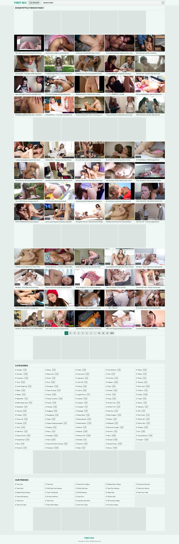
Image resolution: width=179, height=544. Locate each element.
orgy (111, 386)
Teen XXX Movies (22, 496)
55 (99, 333)
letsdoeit (82, 407)
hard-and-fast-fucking (57, 444)
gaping (51, 427)
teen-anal (144, 386)
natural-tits (83, 435)
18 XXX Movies (82, 492)
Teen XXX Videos (52, 505)
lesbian (82, 399)
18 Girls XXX (111, 496)
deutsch (22, 448)
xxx (141, 431)
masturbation (84, 423)
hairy (51, 431)
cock (21, 427)
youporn (143, 440)
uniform (142, 390)
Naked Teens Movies (23, 492)
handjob (52, 435)
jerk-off (82, 382)
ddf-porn (22, 431)
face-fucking (53, 390)
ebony (51, 370)
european (52, 386)
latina (81, 390)
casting (21, 411)
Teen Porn (20, 501)
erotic (51, 378)
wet (141, 411)
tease (142, 378)
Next (112, 333)
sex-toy (112, 431)
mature (81, 427)
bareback (22, 407)
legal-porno (83, 394)
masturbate (83, 415)
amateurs (22, 378)
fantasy (52, 407)
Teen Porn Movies (113, 488)
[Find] (162, 2)
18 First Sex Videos (113, 501)
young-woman (145, 435)
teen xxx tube (21, 505)
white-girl (143, 419)
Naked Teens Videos (114, 484)
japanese (82, 378)
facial (51, 394)
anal (21, 382)
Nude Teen (110, 492)
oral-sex (112, 378)
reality (112, 419)
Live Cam (36, 3)
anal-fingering (24, 386)
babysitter (22, 399)
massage (82, 411)
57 (107, 333)
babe (21, 390)
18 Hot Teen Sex (82, 488)
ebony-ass (52, 374)
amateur (22, 374)
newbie (81, 440)
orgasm (112, 382)
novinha (82, 444)
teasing (142, 382)
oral (111, 374)
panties (112, 390)
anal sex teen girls (83, 501)
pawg (111, 399)
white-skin (144, 423)
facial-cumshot (54, 399)
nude (81, 448)
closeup (21, 423)
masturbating (84, 419)
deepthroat (23, 440)
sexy (111, 435)
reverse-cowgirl (115, 427)
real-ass (112, 411)
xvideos (143, 427)
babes (21, 394)
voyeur (142, 403)
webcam (143, 407)
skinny (112, 448)
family (51, 403)
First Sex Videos (112, 505)
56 (103, 333)
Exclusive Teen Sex (144, 484)
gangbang (52, 415)
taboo (142, 370)
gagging (52, 411)
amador (21, 370)
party (111, 394)
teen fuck (20, 488)
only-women (113, 370)
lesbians (82, 403)
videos (142, 394)
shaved (112, 440)
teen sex (50, 484)
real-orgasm (114, 415)
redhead (112, 423)
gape (51, 419)
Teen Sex (20, 484)
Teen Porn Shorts (143, 488)
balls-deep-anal (24, 403)
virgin (142, 399)
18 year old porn (52, 496)
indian (81, 370)
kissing (82, 386)
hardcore (52, 448)
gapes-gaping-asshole (57, 423)
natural (82, 431)
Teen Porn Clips (82, 505)
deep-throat (23, 435)
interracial (83, 374)
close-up (22, 419)
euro (51, 382)
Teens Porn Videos (83, 484)
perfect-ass (113, 403)
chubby (21, 415)
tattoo (142, 374)
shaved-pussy (114, 444)
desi (20, 444)
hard (51, 440)
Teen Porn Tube (143, 492)
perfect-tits (113, 407)
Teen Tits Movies (52, 492)
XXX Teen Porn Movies (54, 488)
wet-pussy (143, 415)
